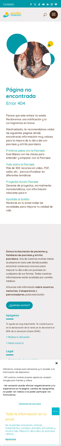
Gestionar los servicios (30, 403)
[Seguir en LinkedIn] (47, 4)
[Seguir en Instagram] (52, 4)
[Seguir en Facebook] (31, 4)
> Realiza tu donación (18, 337)
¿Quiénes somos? (19, 305)
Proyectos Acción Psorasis (22, 181)
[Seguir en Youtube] (43, 4)
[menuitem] (38, 14)
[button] (56, 363)
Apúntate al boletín (17, 199)
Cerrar (55, 411)
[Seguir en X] (35, 4)
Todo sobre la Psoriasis (20, 164)
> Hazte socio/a (15, 343)
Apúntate (10, 439)
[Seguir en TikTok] (39, 4)
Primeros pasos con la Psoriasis (25, 150)
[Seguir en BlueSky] (56, 4)
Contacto (8, 4)
